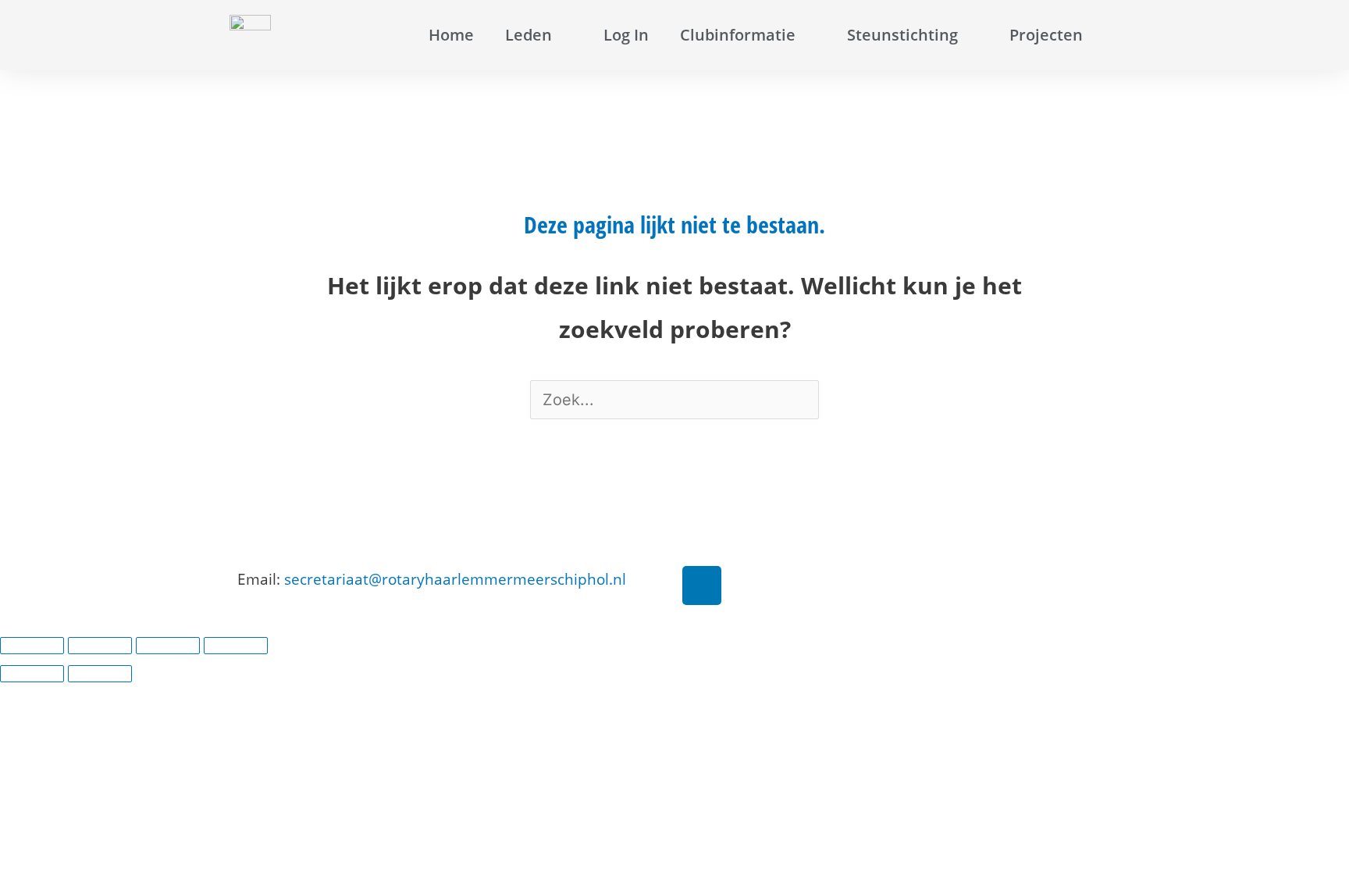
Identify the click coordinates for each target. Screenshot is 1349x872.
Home (451, 34)
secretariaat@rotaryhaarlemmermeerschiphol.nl (455, 579)
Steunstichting (902, 34)
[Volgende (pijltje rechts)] (100, 673)
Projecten (1046, 34)
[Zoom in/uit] (32, 645)
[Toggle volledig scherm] (100, 645)
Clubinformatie (738, 34)
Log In (626, 34)
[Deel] (168, 645)
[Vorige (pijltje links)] (32, 673)
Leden (528, 34)
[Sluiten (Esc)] (236, 645)
